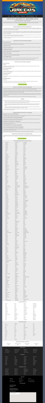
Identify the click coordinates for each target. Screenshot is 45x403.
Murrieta (16, 165)
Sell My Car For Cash (16, 349)
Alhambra (6, 240)
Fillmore (24, 283)
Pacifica (6, 175)
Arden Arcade (7, 244)
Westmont (16, 231)
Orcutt (24, 173)
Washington (34, 314)
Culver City (16, 270)
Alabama (6, 303)
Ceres (15, 261)
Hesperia (16, 294)
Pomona (6, 183)
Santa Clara (24, 204)
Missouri (15, 319)
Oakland (16, 171)
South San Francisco (7, 213)
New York (25, 311)
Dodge (6, 335)
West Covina (6, 230)
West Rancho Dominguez (8, 232)
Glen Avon (6, 290)
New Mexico (25, 310)
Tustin (6, 221)
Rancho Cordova (7, 185)
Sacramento (6, 195)
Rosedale (6, 193)
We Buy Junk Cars (35, 349)
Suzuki (34, 330)
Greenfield (24, 291)
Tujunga (6, 220)
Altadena (6, 241)
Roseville (6, 194)
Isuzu (15, 334)
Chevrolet (6, 331)
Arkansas (6, 307)
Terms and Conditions (12, 381)
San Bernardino (25, 195)
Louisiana (15, 310)
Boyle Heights (25, 253)
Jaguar (15, 335)
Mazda (24, 326)
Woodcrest (24, 234)
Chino (6, 263)
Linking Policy (11, 378)
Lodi (5, 152)
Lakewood (24, 144)
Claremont (24, 264)
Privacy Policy (20, 378)
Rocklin (6, 192)
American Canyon (25, 241)
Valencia (16, 223)
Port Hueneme (25, 183)
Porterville (16, 183)
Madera (24, 155)
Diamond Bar (16, 273)
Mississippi (15, 318)
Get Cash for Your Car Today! (22, 84)
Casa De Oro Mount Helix (8, 260)
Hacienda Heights (7, 292)
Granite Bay (16, 291)
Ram (24, 339)
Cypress (6, 271)
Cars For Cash (34, 352)
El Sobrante (16, 281)
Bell (15, 250)
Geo (14, 326)
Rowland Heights (17, 194)
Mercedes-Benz (25, 327)
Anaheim (6, 242)
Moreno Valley (16, 164)
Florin (15, 284)
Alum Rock (16, 241)
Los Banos (16, 154)
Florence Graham (7, 284)
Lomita (24, 152)
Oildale (16, 172)
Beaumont (6, 250)
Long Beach (16, 153)
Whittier (6, 233)
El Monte (24, 280)
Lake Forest (6, 144)
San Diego (15, 359)
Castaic (16, 260)
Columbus (25, 360)
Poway (6, 184)
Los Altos (24, 153)
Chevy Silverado (35, 370)
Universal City (16, 222)
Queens (15, 363)
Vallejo (6, 224)
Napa (24, 165)
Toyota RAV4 (6, 371)
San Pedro (6, 203)
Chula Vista (6, 264)
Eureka (16, 282)
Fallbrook (16, 283)
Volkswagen (34, 334)
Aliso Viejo (16, 240)
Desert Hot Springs (7, 273)
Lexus (24, 323)
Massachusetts (16, 314)
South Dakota (34, 306)
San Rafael (16, 203)
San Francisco (35, 360)
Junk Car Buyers (7, 352)
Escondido (6, 282)
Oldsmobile (25, 334)
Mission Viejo (16, 161)
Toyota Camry (6, 370)
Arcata (24, 243)
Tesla (33, 331)
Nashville (34, 363)
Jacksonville (25, 356)
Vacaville (6, 223)
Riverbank (16, 191)
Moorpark (24, 163)
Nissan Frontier (7, 374)
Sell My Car (25, 349)
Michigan (15, 315)
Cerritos (24, 261)
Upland (24, 222)
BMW (5, 327)
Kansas (15, 307)
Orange (6, 173)
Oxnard (24, 174)
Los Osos (6, 155)
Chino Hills (16, 263)
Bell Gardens (7, 251)
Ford (5, 339)
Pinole (16, 181)
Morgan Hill (24, 164)
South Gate (6, 212)
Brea (15, 254)
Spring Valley (7, 214)
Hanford (16, 292)
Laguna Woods (25, 142)
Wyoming (34, 318)
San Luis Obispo (25, 201)
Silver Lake (24, 210)
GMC (15, 327)
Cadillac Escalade (26, 370)
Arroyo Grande (16, 244)
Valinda (24, 223)
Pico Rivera (6, 181)
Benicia (24, 251)
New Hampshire (26, 307)
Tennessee (34, 307)
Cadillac (6, 330)
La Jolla (16, 143)
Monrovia (6, 162)
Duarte (24, 274)
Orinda (6, 174)
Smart (33, 327)
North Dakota (25, 314)
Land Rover (15, 339)
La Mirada (16, 145)
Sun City (24, 215)
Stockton (6, 215)
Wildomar (16, 233)
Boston (24, 364)
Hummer (15, 330)
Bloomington (24, 252)
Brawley (6, 254)
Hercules (24, 293)
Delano (24, 272)
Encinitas (24, 281)
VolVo (33, 335)
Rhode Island (34, 303)
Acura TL (25, 374)
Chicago (6, 359)
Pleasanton (24, 182)
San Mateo (16, 202)
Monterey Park (16, 163)
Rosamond (24, 192)
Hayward (6, 293)
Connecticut (6, 311)
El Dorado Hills (7, 280)
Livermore (24, 151)
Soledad (16, 211)
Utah (33, 310)
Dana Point (24, 271)
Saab (33, 323)
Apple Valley (6, 243)
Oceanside (6, 172)
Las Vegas (15, 364)
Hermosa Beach (7, 294)
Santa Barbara (16, 204)
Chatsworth (6, 262)
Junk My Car (6, 349)
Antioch (24, 242)
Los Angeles (6, 154)
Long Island (25, 363)
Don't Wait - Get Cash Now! (22, 24)
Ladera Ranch (16, 300)
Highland (24, 294)
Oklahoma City (35, 356)
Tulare (15, 220)
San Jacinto (6, 200)
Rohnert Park (16, 192)
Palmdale (24, 175)
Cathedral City (7, 261)
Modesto (24, 161)
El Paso (6, 364)
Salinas (16, 195)
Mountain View (7, 165)
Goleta (6, 291)
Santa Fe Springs (25, 205)
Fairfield (24, 282)
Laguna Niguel (16, 142)
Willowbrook (24, 233)
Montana (25, 303)
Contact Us (29, 378)
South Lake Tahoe (17, 212)
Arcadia (16, 243)
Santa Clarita (7, 205)
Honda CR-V (16, 371)
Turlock (24, 220)
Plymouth (25, 335)
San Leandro (6, 201)
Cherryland (16, 262)
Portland (34, 364)
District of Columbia (7, 314)
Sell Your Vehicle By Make (31, 381)
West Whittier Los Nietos (26, 232)
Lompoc (6, 153)
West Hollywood (25, 230)
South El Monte (25, 211)
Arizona (6, 306)
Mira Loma (6, 161)
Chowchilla (24, 263)
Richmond (6, 190)
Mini (24, 330)
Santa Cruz (16, 205)
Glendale (16, 290)
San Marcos (6, 202)
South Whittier (25, 213)
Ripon (6, 191)
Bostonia (16, 253)
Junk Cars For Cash (26, 352)
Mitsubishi (25, 331)
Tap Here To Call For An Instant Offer (22, 0)
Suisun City (16, 215)
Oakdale (6, 171)
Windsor (6, 234)
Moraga (6, 164)
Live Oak (16, 151)
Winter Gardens (17, 234)
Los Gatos (24, 154)
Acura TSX (34, 374)
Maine (15, 311)
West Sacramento (17, 232)
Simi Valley (6, 211)
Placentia (6, 182)
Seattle (34, 359)
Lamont (24, 145)
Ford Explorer (25, 371)
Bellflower (24, 250)
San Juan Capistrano (25, 200)
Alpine (24, 240)
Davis (15, 272)
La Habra (6, 143)
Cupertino (24, 270)
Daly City (16, 271)
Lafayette (24, 300)
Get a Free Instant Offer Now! (22, 138)
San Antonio (15, 360)
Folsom (24, 284)
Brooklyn (6, 363)
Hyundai (15, 331)
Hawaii (6, 318)
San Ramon (24, 203)
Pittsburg (24, 181)
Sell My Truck (16, 352)
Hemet (16, 293)
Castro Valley (24, 260)
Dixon (6, 274)
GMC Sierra (34, 371)
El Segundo (6, 281)
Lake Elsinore (25, 143)
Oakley (24, 171)
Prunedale (16, 184)
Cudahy (6, 270)
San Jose (16, 200)
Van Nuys (24, 224)
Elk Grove (16, 280)
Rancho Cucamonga (17, 185)
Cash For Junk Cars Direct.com (13, 388)
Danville (6, 272)
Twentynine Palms (17, 221)
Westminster (6, 231)
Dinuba (24, 273)
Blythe (6, 253)
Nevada (25, 306)
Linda (6, 151)
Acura (6, 323)
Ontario (24, 172)
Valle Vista (16, 224)
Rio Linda (24, 190)
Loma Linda (16, 152)
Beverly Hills (16, 252)
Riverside (24, 191)
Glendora (24, 290)
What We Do (20, 381)
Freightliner (15, 323)
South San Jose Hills (17, 213)
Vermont (34, 311)
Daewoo (6, 334)
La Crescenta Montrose (8, 300)
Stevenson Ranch (25, 214)
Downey (16, 274)
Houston (6, 360)
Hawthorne (24, 292)
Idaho (5, 319)
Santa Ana (6, 204)
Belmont (16, 251)
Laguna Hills (6, 142)
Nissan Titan (15, 374)
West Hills (16, 230)
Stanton (16, 214)
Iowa (15, 306)
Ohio (24, 315)
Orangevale (16, 173)
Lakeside (16, 144)
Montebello (24, 162)
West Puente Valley (25, 231)
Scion (33, 326)
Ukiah (24, 221)
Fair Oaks (6, 283)
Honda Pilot (15, 370)
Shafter (6, 210)
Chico (24, 262)
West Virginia (34, 315)
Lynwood (16, 155)
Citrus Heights (16, 264)
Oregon (24, 318)
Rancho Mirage (25, 185)
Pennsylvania (25, 319)
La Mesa (6, 145)
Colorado (6, 310)
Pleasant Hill (16, 182)
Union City (6, 222)
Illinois (15, 303)
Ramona (24, 184)
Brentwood (24, 254)
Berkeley (6, 252)
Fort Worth (25, 359)
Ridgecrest (16, 190)
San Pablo (24, 202)
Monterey (6, 163)
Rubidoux (24, 194)
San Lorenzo (16, 201)
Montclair (16, 162)
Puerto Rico (34, 319)
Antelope (16, 242)
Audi (5, 326)
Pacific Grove (16, 175)
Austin (15, 356)
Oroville (16, 174)
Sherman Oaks (16, 210)
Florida (6, 315)
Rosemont (24, 193)
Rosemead (16, 193)
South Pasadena (25, 212)
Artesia (24, 244)
